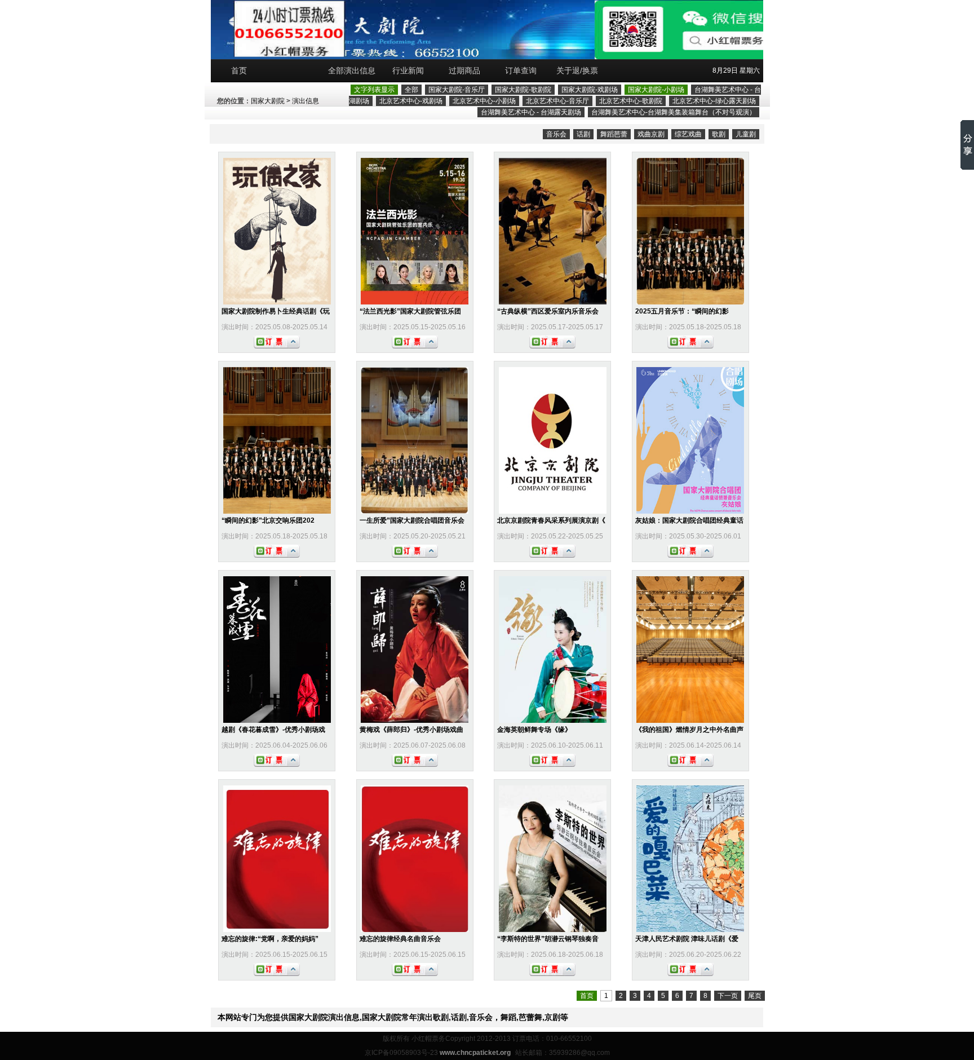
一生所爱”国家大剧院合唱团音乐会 (412, 520)
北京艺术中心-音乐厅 (557, 101)
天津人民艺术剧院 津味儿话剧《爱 (686, 939)
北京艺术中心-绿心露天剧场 (714, 101)
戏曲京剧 (651, 134)
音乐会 (556, 134)
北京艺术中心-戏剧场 (410, 101)
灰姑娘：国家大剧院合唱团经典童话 (689, 520)
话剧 (583, 134)
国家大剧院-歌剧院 (523, 90)
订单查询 (521, 70)
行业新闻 (408, 70)
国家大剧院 (268, 101)
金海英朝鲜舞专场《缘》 (534, 730)
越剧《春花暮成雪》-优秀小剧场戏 (273, 730)
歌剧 (718, 134)
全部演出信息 (351, 70)
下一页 (728, 996)
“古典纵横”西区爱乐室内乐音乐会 (548, 311)
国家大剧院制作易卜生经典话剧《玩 (276, 311)
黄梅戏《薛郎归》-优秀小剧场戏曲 (411, 730)
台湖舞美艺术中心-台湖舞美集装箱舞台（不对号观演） (673, 112)
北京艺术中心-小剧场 (484, 101)
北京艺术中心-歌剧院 (630, 101)
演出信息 (305, 101)
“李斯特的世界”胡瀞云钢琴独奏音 (548, 939)
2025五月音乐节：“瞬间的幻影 (682, 311)
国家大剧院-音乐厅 (456, 90)
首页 (239, 70)
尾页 (755, 996)
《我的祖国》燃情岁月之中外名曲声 (689, 730)
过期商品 (464, 70)
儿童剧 (746, 134)
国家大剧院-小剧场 (656, 90)
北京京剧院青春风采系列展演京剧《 (551, 520)
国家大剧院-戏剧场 (589, 90)
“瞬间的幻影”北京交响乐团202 (268, 520)
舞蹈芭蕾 (613, 134)
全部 (411, 90)
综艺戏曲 (688, 134)
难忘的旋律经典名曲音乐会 (400, 939)
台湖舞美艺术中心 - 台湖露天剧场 (531, 112)
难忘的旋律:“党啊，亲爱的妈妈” (270, 939)
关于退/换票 (577, 70)
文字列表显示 (374, 90)
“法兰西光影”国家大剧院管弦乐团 (410, 311)
